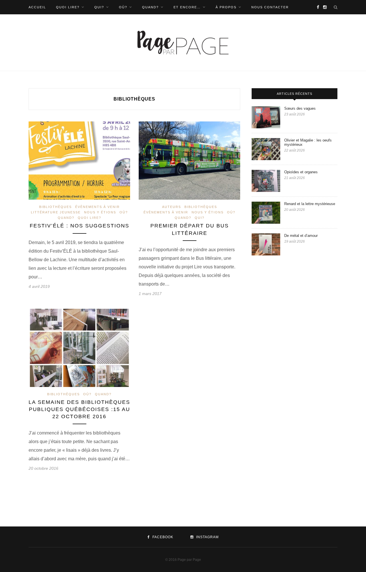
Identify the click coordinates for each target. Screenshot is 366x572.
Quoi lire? (67, 7)
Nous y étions (100, 212)
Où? (123, 7)
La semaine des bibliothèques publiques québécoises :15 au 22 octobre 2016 (79, 409)
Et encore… (187, 7)
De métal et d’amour (301, 235)
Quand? (150, 7)
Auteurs (171, 207)
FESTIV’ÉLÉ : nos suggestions (79, 226)
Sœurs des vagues (300, 108)
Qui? (99, 7)
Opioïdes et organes (301, 172)
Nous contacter (270, 7)
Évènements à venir (97, 207)
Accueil (37, 7)
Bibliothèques (55, 207)
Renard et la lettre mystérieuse (310, 204)
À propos (226, 7)
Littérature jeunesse (56, 212)
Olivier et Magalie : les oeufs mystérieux (308, 142)
